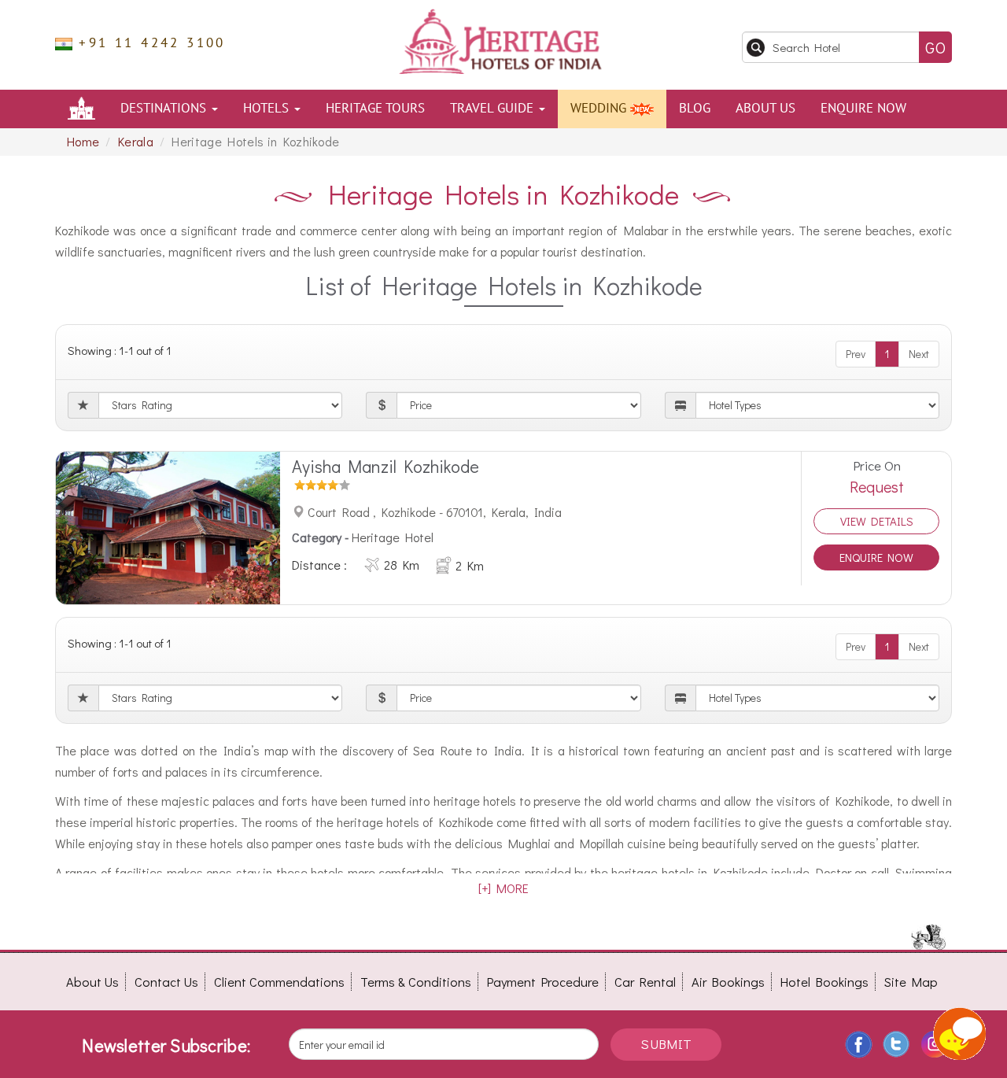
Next (919, 353)
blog (694, 108)
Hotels (268, 108)
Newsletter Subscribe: (166, 1045)
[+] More (503, 888)
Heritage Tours (375, 108)
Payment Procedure (543, 981)
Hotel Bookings (824, 981)
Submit (666, 1044)
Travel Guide (493, 108)
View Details (876, 521)
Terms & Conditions (415, 981)
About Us (765, 108)
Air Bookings (728, 981)
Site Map (911, 981)
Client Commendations (279, 981)
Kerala (135, 141)
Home (83, 141)
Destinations (165, 108)
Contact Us (166, 981)
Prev (855, 353)
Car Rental (645, 981)
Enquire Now (863, 108)
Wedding (600, 108)
